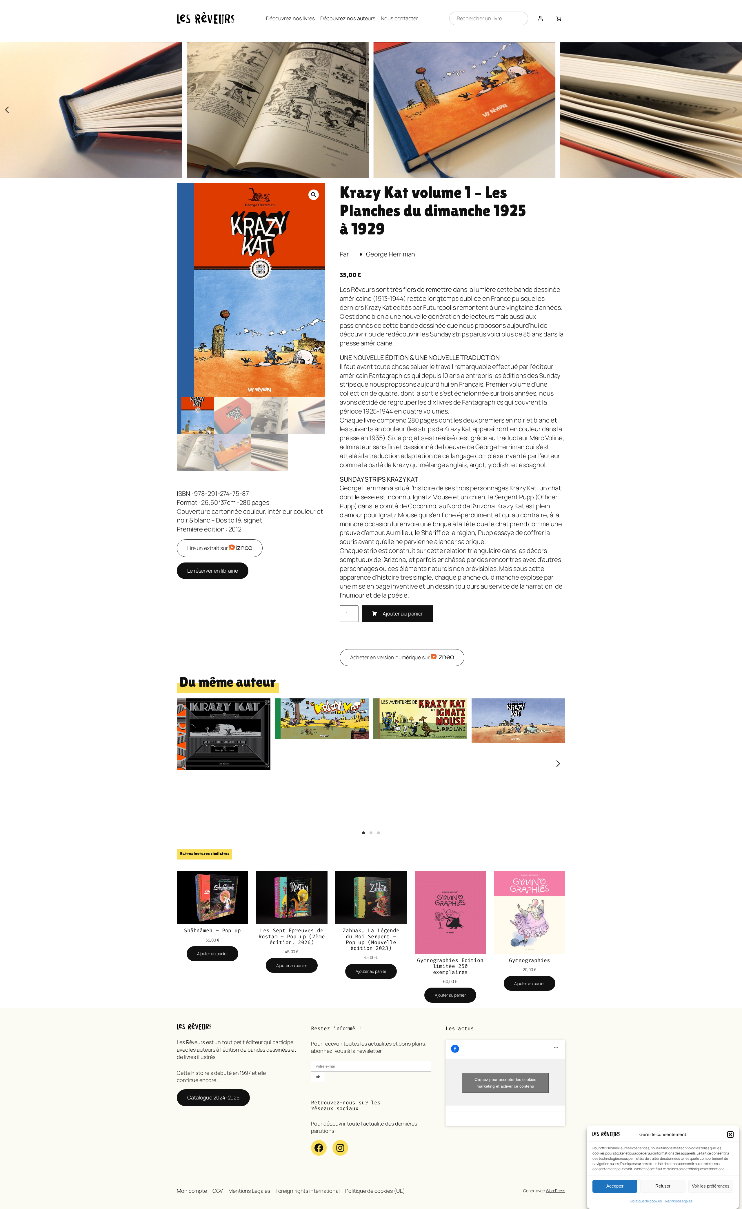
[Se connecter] (540, 18)
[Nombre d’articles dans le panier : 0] (558, 18)
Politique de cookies (646, 1201)
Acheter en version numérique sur (390, 657)
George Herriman (390, 254)
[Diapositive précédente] (7, 110)
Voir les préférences (711, 1186)
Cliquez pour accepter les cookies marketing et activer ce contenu (505, 1082)
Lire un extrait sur (208, 548)
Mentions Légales (678, 1201)
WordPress (555, 1190)
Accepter (614, 1186)
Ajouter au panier (403, 613)
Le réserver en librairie (212, 570)
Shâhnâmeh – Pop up (212, 930)
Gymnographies (529, 960)
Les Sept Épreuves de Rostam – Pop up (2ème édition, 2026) (292, 936)
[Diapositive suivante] (735, 110)
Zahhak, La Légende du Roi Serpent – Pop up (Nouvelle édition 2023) (371, 939)
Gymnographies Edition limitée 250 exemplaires (450, 966)
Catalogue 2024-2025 (213, 1097)
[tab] (363, 833)
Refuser (662, 1186)
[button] (730, 1134)
